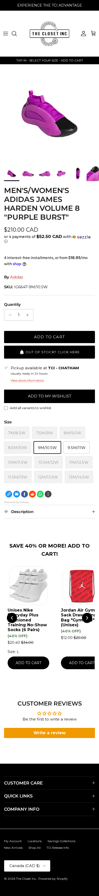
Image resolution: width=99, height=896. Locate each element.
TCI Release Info (57, 848)
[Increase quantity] (28, 315)
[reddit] (32, 494)
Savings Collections (61, 841)
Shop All (34, 848)
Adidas (16, 277)
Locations (35, 841)
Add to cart (49, 336)
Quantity (12, 304)
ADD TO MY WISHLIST (49, 396)
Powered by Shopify (53, 879)
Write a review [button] (50, 732)
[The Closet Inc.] (49, 33)
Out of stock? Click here (53, 352)
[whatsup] (40, 494)
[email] (16, 494)
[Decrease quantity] (8, 315)
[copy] (8, 494)
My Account (13, 841)
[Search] (16, 33)
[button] (49, 239)
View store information (27, 380)
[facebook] (24, 494)
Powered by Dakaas (16, 502)
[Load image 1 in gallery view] (49, 113)
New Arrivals (13, 848)
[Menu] (5, 33)
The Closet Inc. (26, 879)
